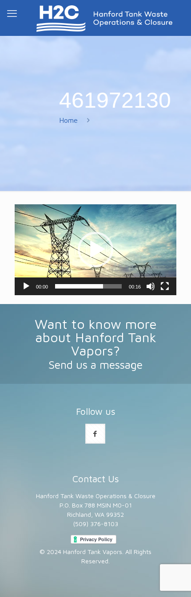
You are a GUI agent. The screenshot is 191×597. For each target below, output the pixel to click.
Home (68, 120)
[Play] (26, 286)
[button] (95, 249)
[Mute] (150, 286)
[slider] (88, 286)
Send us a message (95, 364)
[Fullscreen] (164, 286)
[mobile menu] (12, 13)
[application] (95, 249)
